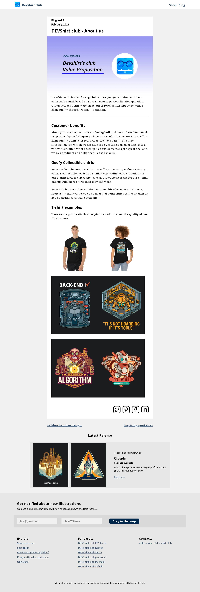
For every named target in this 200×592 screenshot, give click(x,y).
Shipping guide (26, 543)
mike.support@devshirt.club (155, 543)
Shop (173, 5)
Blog (181, 5)
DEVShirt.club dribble (90, 566)
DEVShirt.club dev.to (90, 552)
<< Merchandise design (64, 425)
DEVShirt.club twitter (90, 548)
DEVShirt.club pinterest (92, 557)
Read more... (120, 477)
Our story (22, 562)
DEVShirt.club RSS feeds (92, 543)
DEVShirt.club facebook (91, 562)
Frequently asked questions (33, 557)
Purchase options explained (33, 552)
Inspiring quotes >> (138, 425)
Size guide (23, 548)
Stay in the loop (124, 521)
